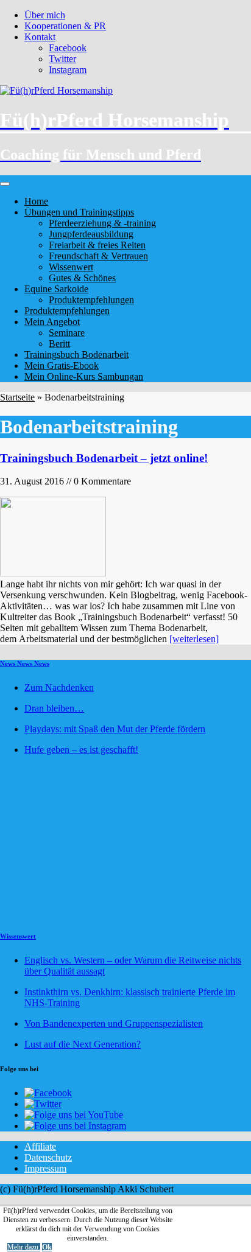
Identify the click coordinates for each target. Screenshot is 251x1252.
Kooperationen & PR (65, 26)
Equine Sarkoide (56, 289)
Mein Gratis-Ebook (61, 365)
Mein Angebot (52, 321)
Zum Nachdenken (59, 687)
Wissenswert (18, 936)
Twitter (62, 59)
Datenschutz (48, 1157)
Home (36, 201)
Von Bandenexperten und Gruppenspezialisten (113, 1023)
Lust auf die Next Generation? (82, 1044)
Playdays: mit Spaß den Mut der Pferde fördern (114, 729)
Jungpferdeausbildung (91, 234)
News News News (24, 663)
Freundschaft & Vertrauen (98, 256)
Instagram (68, 70)
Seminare (67, 332)
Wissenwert (71, 267)
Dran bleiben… (54, 708)
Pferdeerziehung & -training (102, 223)
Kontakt (39, 37)
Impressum (45, 1168)
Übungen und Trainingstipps (79, 212)
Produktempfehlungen (91, 300)
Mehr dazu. (23, 1247)
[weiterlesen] (194, 639)
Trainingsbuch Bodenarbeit (76, 354)
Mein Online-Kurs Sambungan (83, 376)
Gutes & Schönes (82, 278)
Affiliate (40, 1146)
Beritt (59, 343)
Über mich (44, 15)
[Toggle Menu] (5, 184)
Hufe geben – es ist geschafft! (81, 749)
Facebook (68, 48)
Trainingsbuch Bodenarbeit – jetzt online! (104, 458)
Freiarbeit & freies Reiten (97, 245)
